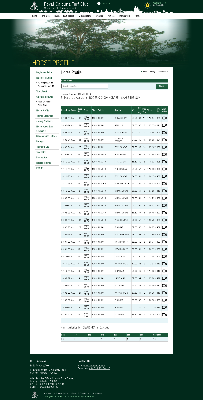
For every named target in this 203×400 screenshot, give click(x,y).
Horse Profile (42, 110)
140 (79, 132)
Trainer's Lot (42, 146)
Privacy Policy (62, 393)
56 (79, 249)
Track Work (41, 91)
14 (79, 278)
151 (79, 125)
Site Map (47, 393)
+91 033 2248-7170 (99, 368)
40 (79, 271)
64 (79, 154)
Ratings (40, 141)
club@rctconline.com (94, 365)
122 (79, 227)
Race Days (42, 105)
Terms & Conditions (80, 393)
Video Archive (85, 16)
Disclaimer (98, 393)
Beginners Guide (44, 72)
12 (79, 191)
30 (79, 256)
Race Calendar (44, 101)
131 (79, 140)
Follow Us (106, 3)
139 (79, 213)
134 (79, 220)
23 (79, 183)
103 (79, 234)
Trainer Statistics (44, 115)
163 (79, 118)
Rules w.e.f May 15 (46, 86)
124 (79, 293)
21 (79, 162)
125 (79, 147)
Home (145, 72)
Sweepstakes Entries (46, 136)
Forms (137, 16)
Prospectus (41, 157)
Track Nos (41, 152)
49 (79, 314)
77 (79, 242)
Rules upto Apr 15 (45, 82)
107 (79, 300)
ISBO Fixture (68, 16)
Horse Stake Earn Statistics (44, 128)
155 (79, 205)
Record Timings (43, 162)
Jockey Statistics (44, 121)
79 (79, 307)
